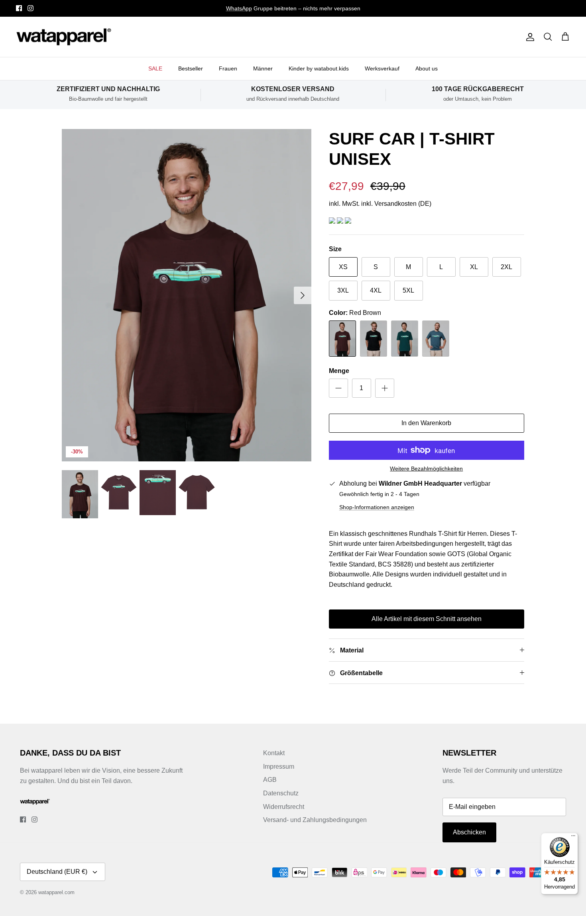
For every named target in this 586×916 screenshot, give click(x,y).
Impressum (278, 766)
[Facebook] (19, 8)
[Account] (528, 37)
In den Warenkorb (426, 423)
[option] (186, 295)
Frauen (228, 68)
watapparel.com (56, 892)
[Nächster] (302, 295)
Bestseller (190, 68)
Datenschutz (281, 793)
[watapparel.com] (64, 37)
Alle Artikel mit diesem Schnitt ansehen (427, 618)
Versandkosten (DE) (402, 203)
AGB (270, 779)
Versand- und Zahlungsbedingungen (315, 819)
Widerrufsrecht (283, 806)
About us (426, 68)
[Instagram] (30, 8)
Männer (263, 68)
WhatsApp (239, 8)
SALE (155, 68)
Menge (339, 370)
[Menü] (573, 837)
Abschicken (469, 832)
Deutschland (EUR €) (57, 871)
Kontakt (274, 753)
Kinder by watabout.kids (319, 68)
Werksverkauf (382, 68)
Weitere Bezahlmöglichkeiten (426, 468)
